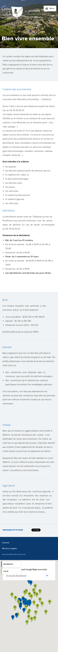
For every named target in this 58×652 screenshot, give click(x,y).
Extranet (5, 542)
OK (47, 575)
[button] (37, 606)
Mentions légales (9, 548)
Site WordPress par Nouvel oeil (14, 554)
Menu (51, 8)
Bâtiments (8, 564)
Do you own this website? (16, 576)
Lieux (5, 571)
